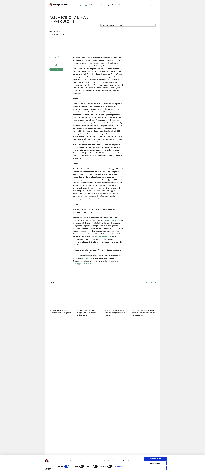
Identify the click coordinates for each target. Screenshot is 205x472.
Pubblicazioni (99, 5)
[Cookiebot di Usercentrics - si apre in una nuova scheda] (47, 469)
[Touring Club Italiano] (59, 4)
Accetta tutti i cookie (155, 458)
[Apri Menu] (154, 4)
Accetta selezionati (155, 463)
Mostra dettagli (119, 466)
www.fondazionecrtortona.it (101, 253)
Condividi (52, 57)
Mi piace (56, 69)
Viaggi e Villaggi (111, 5)
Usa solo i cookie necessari (155, 468)
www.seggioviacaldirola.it (82, 264)
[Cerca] (151, 4)
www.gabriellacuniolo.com (112, 220)
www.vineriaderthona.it (102, 236)
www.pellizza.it (86, 258)
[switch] (81, 466)
